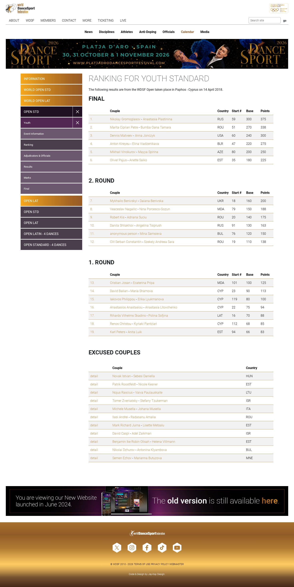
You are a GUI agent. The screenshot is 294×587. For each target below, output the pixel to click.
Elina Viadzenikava (145, 143)
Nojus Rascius (122, 392)
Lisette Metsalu (153, 425)
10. (92, 225)
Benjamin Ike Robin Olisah (130, 441)
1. (91, 119)
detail (94, 376)
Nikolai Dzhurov (123, 450)
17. (92, 315)
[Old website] (147, 501)
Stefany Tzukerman (154, 400)
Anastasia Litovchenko (161, 307)
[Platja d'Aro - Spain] (147, 54)
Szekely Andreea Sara (159, 242)
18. (92, 323)
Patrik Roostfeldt (124, 384)
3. (91, 135)
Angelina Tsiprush (149, 225)
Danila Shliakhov (122, 225)
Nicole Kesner (148, 384)
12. (92, 242)
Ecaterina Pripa (143, 283)
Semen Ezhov (121, 458)
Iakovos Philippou (122, 299)
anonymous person (123, 233)
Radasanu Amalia (143, 417)
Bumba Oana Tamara (156, 127)
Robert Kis (117, 217)
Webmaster (176, 564)
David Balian (119, 291)
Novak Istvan (121, 376)
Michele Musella (123, 409)
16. (92, 307)
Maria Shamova (141, 291)
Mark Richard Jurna (126, 425)
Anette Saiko (138, 160)
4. (91, 143)
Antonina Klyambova (152, 450)
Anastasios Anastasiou (126, 307)
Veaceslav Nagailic (123, 209)
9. (91, 217)
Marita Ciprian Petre (124, 127)
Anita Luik (135, 332)
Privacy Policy (160, 564)
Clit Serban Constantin (125, 242)
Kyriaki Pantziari (145, 323)
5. (91, 152)
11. (92, 233)
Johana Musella (149, 409)
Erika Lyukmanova (151, 299)
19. (92, 332)
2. (91, 127)
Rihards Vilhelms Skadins (128, 315)
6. (91, 160)
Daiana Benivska (151, 201)
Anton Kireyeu (120, 143)
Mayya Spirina (148, 152)
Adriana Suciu (137, 217)
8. (91, 209)
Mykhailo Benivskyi (123, 201)
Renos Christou (120, 323)
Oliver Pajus (118, 160)
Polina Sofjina (158, 315)
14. (92, 291)
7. (91, 201)
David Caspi (120, 433)
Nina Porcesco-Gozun (154, 209)
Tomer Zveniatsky (125, 400)
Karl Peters (117, 332)
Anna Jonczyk (145, 135)
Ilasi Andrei (120, 417)
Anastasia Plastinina (157, 119)
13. (92, 283)
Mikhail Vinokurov (122, 152)
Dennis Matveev (121, 135)
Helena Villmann (163, 441)
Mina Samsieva (151, 233)
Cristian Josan (120, 283)
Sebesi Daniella (144, 376)
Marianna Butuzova (148, 458)
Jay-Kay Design (156, 574)
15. (92, 299)
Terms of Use (142, 564)
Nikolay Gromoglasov (125, 119)
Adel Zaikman (141, 433)
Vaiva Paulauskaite (148, 392)
